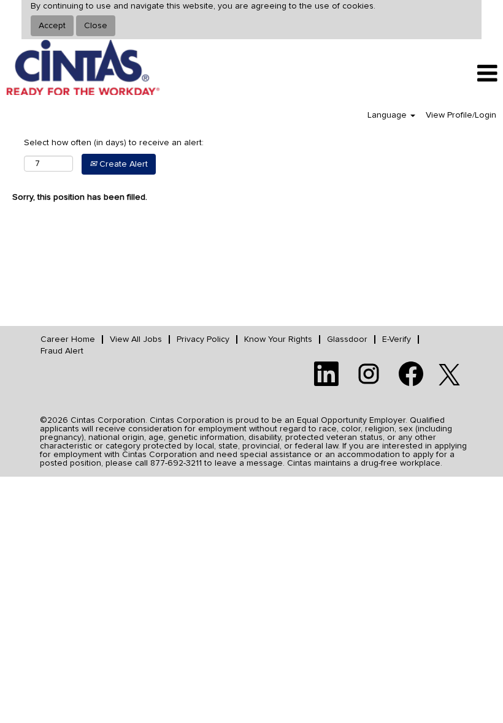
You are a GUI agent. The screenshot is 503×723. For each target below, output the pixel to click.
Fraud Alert (61, 351)
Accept (52, 25)
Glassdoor (347, 339)
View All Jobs (136, 339)
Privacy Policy (203, 339)
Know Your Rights (278, 339)
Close (95, 25)
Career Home (67, 339)
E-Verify (396, 339)
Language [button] (388, 115)
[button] (419, 73)
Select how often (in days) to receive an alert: (114, 142)
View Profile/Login (461, 115)
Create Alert (122, 164)
